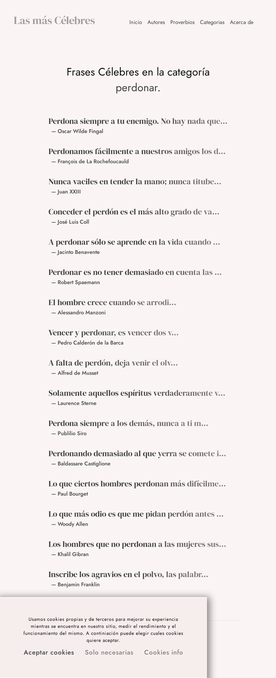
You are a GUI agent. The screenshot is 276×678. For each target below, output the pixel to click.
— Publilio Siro (69, 433)
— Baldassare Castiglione (81, 464)
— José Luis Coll (70, 222)
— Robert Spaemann (75, 282)
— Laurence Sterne (73, 403)
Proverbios (182, 22)
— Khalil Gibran (70, 554)
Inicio (135, 22)
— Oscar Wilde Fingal (77, 131)
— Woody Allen (69, 524)
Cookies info (163, 652)
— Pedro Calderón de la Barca (87, 343)
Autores (156, 22)
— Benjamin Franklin (75, 584)
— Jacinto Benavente (75, 252)
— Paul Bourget (69, 494)
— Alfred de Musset (74, 373)
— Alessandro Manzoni (78, 312)
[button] (242, 22)
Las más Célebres (54, 20)
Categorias (212, 22)
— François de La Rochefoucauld (90, 161)
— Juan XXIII (66, 192)
